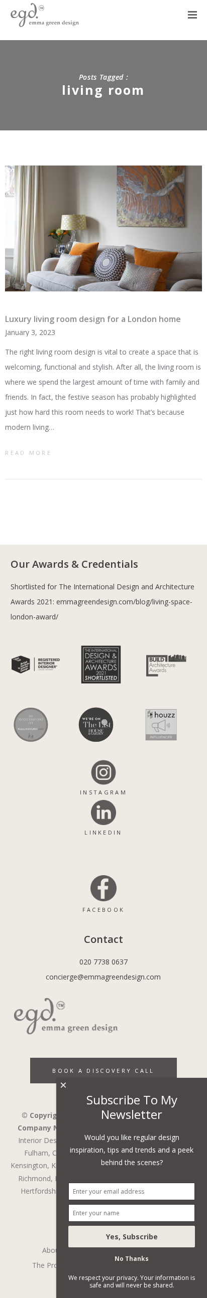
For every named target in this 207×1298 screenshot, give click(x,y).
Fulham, (37, 1153)
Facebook (103, 909)
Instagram (103, 792)
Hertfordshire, (43, 1191)
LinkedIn (103, 832)
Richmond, (35, 1178)
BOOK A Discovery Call (103, 1070)
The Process (52, 1265)
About (52, 1250)
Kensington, (30, 1165)
